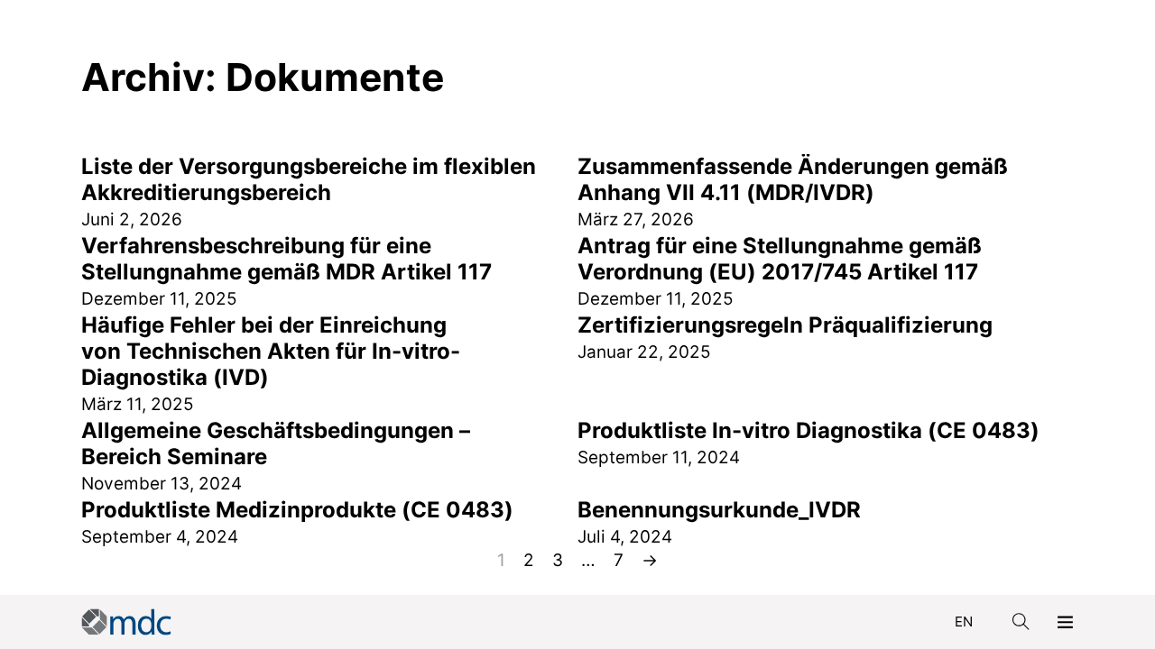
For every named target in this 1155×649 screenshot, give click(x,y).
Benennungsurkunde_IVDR (719, 510)
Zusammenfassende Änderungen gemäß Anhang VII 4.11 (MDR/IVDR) (793, 179)
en (964, 621)
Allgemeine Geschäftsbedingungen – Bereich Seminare (275, 443)
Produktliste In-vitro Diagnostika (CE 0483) (809, 430)
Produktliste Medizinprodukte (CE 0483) (297, 510)
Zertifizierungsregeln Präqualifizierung (785, 325)
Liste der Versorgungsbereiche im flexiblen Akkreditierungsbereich (308, 179)
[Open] (1065, 621)
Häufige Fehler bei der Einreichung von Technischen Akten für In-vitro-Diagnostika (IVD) (270, 351)
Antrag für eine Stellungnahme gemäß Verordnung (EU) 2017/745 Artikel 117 (780, 259)
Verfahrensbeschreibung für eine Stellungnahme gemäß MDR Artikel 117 (286, 259)
